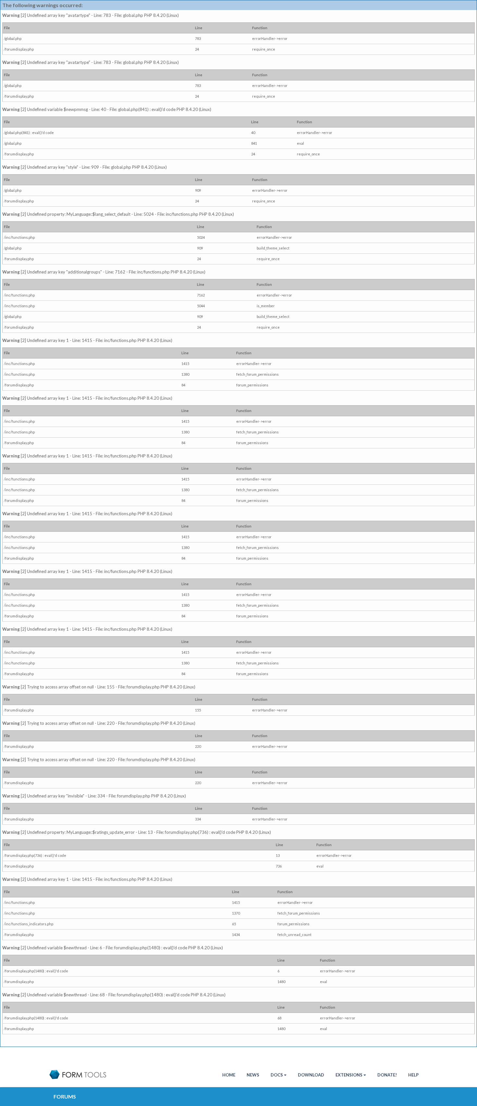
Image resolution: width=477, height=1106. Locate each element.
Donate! (387, 1074)
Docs (277, 1074)
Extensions (349, 1074)
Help (413, 1074)
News (253, 1074)
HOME (228, 1074)
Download (311, 1074)
